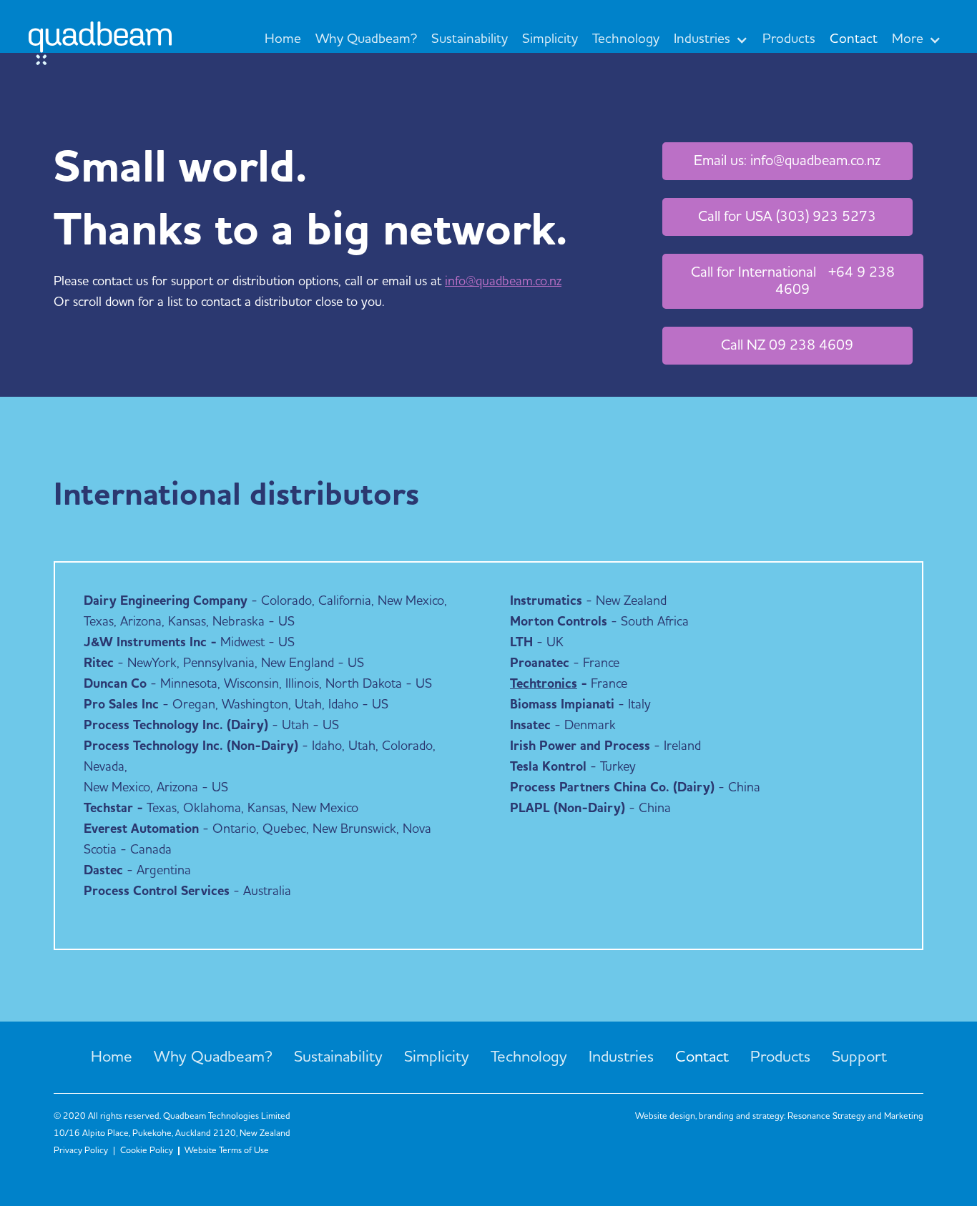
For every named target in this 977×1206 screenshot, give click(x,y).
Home (283, 39)
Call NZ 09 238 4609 (787, 346)
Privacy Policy (81, 1150)
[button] (711, 40)
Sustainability (469, 39)
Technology (625, 39)
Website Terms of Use (227, 1150)
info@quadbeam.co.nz (503, 281)
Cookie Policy (146, 1150)
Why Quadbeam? (366, 39)
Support (859, 1057)
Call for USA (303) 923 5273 (787, 217)
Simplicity (550, 39)
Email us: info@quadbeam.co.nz (787, 161)
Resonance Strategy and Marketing (855, 1116)
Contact (854, 39)
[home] (100, 48)
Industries (621, 1057)
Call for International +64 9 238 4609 (793, 281)
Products (788, 39)
